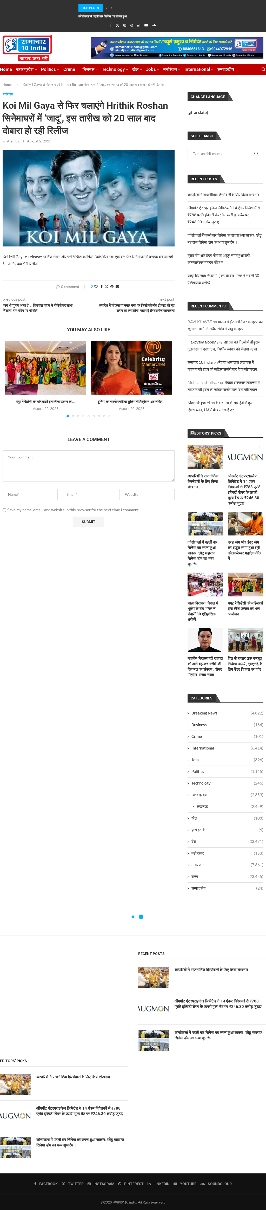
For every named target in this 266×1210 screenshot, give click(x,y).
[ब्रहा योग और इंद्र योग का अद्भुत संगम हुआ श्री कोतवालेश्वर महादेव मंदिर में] (245, 523)
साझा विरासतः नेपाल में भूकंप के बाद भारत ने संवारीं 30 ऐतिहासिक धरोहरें (203, 611)
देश (227, 841)
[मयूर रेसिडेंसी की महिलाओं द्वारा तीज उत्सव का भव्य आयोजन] (45, 368)
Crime (69, 69)
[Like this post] (96, 286)
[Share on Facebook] (102, 286)
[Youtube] (146, 25)
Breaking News (227, 713)
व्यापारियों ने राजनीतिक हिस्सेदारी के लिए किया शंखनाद (224, 194)
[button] (107, 8)
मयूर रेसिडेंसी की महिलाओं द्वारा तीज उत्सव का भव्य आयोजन (245, 608)
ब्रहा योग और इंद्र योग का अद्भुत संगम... (100, 16)
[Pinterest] (131, 25)
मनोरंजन (170, 69)
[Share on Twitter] (106, 286)
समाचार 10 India (200, 362)
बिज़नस (88, 69)
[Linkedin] (138, 25)
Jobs (151, 69)
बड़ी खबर (227, 853)
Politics (48, 69)
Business (227, 724)
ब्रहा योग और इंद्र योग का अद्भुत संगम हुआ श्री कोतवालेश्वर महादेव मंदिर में (244, 550)
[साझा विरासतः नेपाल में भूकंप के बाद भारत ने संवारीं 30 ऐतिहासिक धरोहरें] (205, 584)
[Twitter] (117, 25)
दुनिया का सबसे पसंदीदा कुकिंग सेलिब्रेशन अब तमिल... (131, 402)
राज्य (227, 876)
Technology (113, 69)
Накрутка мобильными (208, 342)
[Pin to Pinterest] (112, 286)
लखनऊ (230, 806)
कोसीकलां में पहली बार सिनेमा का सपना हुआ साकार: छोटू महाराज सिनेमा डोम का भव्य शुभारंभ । (202, 553)
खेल (135, 69)
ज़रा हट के (227, 829)
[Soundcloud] (154, 25)
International (197, 69)
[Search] (263, 69)
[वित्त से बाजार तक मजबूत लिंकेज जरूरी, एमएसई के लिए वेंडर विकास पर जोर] (245, 640)
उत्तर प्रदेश (25, 69)
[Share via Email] (117, 286)
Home (6, 69)
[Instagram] (124, 25)
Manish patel (199, 402)
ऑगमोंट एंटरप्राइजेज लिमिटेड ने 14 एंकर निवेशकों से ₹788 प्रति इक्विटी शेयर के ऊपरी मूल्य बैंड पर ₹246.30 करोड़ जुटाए (224, 214)
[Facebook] (111, 25)
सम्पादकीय (225, 69)
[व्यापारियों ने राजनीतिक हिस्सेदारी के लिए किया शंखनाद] (205, 457)
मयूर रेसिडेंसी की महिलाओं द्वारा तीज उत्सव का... (45, 402)
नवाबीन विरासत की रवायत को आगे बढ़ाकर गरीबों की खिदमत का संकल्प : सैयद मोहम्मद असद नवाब (205, 666)
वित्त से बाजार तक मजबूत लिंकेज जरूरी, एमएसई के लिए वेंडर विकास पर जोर (245, 664)
